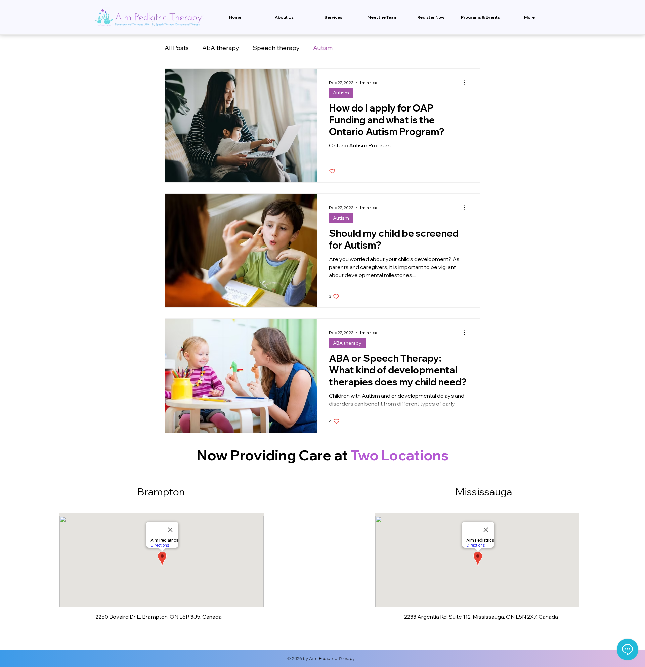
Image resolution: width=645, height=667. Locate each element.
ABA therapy (220, 48)
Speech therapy (276, 48)
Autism (323, 48)
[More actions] (467, 82)
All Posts (177, 48)
